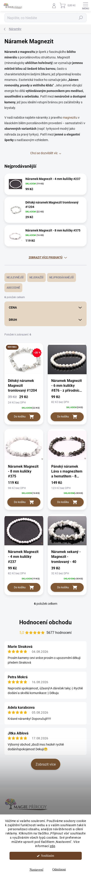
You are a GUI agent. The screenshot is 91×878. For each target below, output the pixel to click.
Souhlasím (47, 855)
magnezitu (70, 117)
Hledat (81, 17)
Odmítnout (59, 869)
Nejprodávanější (61, 277)
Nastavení (36, 869)
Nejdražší (36, 277)
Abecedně (13, 287)
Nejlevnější (15, 277)
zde (52, 846)
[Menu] (85, 5)
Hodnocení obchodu (45, 622)
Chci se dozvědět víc (44, 153)
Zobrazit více (46, 764)
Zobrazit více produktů (46, 257)
